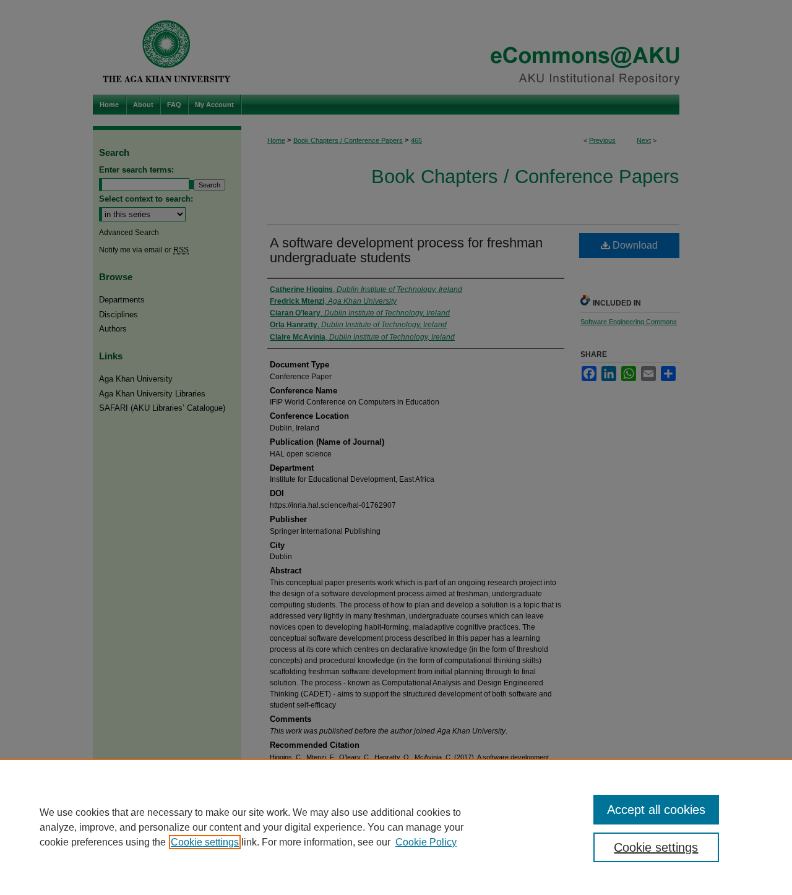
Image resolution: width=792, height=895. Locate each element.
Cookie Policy (426, 842)
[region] (396, 827)
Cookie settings (205, 842)
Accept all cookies (656, 809)
